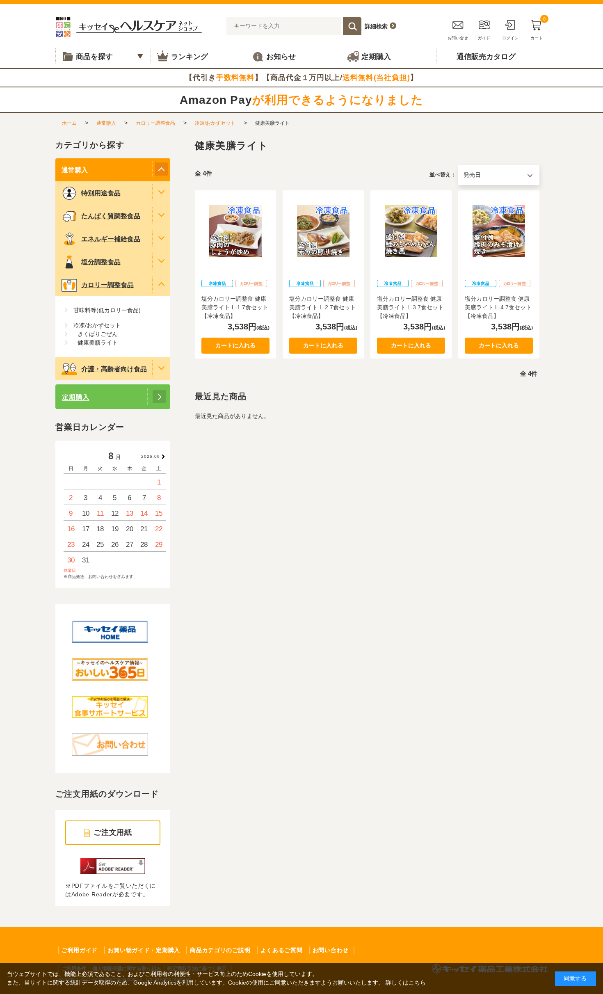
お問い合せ (458, 38)
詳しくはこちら (406, 982)
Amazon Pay (301, 100)
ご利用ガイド (80, 950)
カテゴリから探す (89, 144)
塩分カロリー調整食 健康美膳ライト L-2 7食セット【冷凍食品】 (322, 307)
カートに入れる (235, 345)
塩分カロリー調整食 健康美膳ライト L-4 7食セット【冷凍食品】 (498, 307)
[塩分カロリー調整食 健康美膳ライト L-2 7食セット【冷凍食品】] (323, 231)
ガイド (484, 38)
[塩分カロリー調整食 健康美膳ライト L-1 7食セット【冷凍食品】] (235, 231)
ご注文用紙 (113, 832)
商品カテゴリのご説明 (220, 950)
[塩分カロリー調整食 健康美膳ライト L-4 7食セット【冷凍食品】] (498, 231)
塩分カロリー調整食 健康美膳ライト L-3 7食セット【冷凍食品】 (410, 307)
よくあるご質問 (281, 950)
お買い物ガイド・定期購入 (144, 950)
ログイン (510, 38)
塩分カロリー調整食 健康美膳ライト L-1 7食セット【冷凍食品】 (234, 307)
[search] (352, 26)
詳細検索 (376, 26)
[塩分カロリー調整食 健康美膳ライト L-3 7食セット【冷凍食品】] (411, 231)
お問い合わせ (331, 950)
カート (538, 28)
